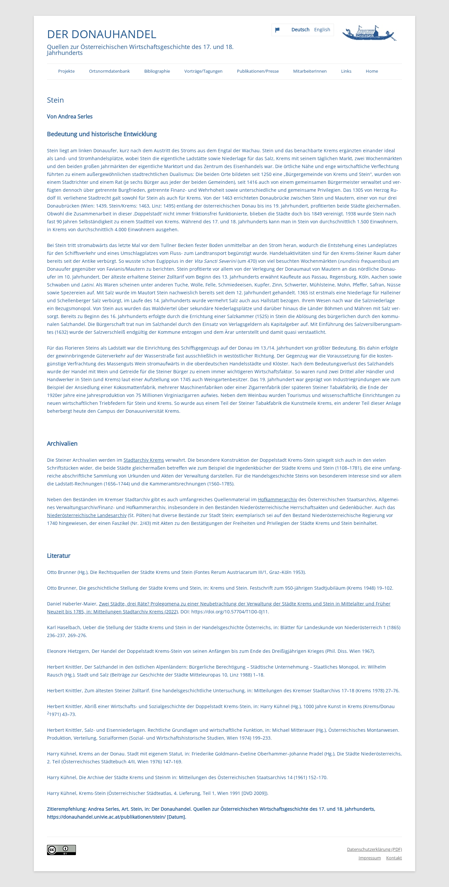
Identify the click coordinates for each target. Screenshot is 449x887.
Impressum (370, 858)
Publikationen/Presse (258, 71)
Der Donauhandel (101, 33)
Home (372, 71)
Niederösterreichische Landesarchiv (87, 515)
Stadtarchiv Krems (144, 460)
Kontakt (394, 858)
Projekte (66, 71)
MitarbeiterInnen (310, 71)
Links (346, 71)
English (322, 29)
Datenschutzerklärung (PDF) (374, 849)
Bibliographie (157, 71)
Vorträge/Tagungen (203, 71)
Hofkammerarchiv (277, 499)
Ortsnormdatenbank (109, 71)
